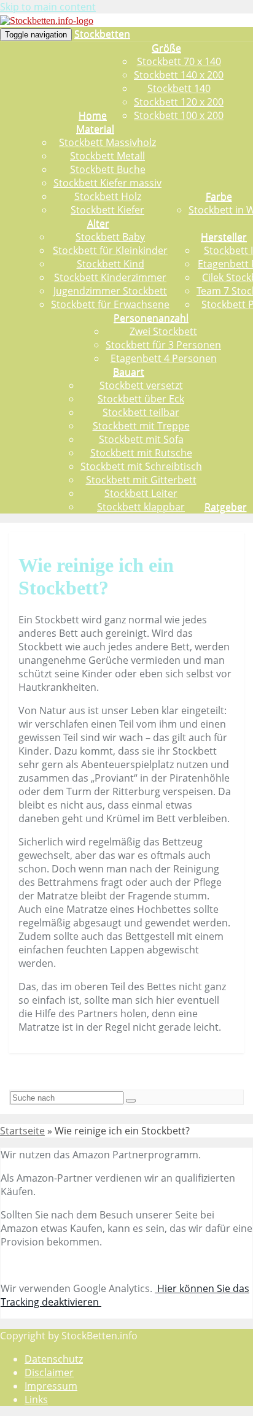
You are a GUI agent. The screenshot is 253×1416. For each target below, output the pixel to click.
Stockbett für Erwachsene (110, 304)
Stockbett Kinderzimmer (110, 277)
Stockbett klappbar (141, 507)
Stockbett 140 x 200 (179, 75)
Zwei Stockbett (163, 331)
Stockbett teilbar (141, 412)
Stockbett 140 (179, 88)
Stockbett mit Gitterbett (141, 480)
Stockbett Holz (107, 196)
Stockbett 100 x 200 (179, 115)
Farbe (219, 196)
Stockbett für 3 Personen (163, 345)
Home (93, 115)
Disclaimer (49, 1372)
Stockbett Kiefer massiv (107, 183)
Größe (166, 48)
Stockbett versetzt (141, 385)
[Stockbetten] (46, 20)
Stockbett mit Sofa (141, 439)
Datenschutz (54, 1359)
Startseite (22, 1130)
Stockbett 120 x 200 (179, 102)
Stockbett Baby (110, 237)
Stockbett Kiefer (107, 210)
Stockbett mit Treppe (141, 426)
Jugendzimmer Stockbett (110, 291)
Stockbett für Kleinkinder (110, 250)
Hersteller (224, 237)
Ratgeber (225, 507)
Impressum (51, 1386)
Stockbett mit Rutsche (141, 453)
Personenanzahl (151, 318)
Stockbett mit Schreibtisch (141, 466)
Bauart (128, 372)
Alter (98, 223)
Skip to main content (48, 6)
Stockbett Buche (108, 169)
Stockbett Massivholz (107, 142)
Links (36, 1399)
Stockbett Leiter (140, 493)
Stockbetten (102, 33)
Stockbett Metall (107, 156)
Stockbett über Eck (141, 399)
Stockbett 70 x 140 (179, 61)
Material (95, 129)
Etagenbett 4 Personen (164, 358)
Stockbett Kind (110, 264)
